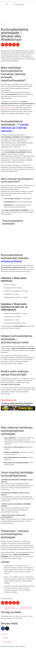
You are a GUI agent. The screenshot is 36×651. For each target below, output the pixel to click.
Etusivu (5, 634)
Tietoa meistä (7, 642)
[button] (18, 1)
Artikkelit (5, 638)
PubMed (6, 573)
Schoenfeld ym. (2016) (8, 107)
